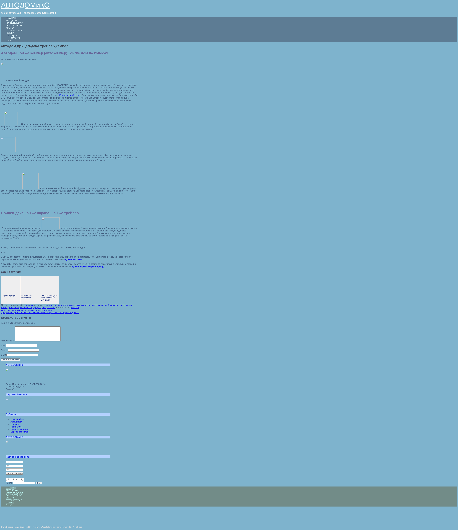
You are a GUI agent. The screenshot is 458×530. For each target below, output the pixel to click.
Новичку (29, 305)
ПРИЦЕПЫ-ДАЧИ (14, 23)
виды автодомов (65, 305)
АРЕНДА (10, 28)
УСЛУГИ (10, 33)
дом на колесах (82, 305)
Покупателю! (16, 427)
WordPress (77, 527)
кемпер (4, 307)
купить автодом (73, 259)
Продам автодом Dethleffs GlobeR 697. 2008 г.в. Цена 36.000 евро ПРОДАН (40, 312)
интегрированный (100, 305)
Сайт (3, 355)
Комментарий (7, 341)
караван (114, 305)
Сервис (14, 35)
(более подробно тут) (70, 95)
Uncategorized (17, 419)
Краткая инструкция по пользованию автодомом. (27, 310)
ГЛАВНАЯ (11, 18)
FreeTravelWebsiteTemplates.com (46, 527)
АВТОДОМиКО (25, 5)
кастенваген (126, 305)
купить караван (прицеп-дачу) (88, 266)
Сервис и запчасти (19, 432)
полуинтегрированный (20, 307)
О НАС (9, 40)
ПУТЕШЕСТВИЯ (14, 30)
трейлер (51, 307)
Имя (3, 345)
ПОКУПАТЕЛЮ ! (14, 25)
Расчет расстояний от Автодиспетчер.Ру (14, 480)
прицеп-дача (39, 307)
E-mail (4, 350)
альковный (50, 305)
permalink (74, 307)
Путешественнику (19, 429)
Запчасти (15, 38)
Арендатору (16, 422)
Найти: (9, 483)
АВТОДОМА (12, 20)
